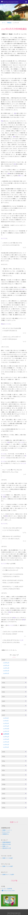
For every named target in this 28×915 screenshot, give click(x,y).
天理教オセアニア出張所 (8, 874)
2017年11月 (5, 720)
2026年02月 (6, 670)
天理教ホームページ (7, 830)
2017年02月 (6, 744)
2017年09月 (6, 726)
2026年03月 (6, 668)
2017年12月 (6, 718)
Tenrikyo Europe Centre (10, 2)
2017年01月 (6, 747)
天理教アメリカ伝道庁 (7, 858)
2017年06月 (6, 734)
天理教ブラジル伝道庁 (7, 866)
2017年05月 (6, 736)
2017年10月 (6, 723)
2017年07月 (6, 731)
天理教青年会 (5, 834)
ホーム (3, 22)
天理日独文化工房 (6, 848)
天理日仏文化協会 (6, 844)
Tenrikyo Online (6, 832)
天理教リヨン (5, 846)
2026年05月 (6, 662)
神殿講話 (9, 22)
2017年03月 (6, 742)
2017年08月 (6, 728)
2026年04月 (6, 665)
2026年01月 (6, 673)
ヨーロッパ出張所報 (7, 888)
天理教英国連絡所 (6, 842)
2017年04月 (6, 739)
